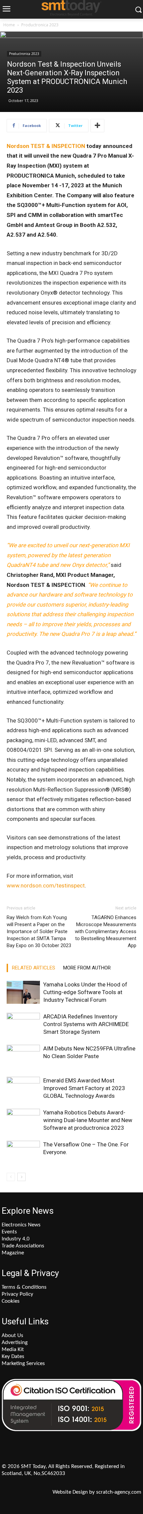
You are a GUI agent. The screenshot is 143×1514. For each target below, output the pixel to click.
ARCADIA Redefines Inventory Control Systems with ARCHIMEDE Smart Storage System (86, 1024)
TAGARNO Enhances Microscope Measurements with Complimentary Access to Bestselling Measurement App (105, 931)
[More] (97, 125)
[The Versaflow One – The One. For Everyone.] (23, 1152)
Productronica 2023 (40, 25)
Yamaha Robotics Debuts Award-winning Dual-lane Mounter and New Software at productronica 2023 (87, 1120)
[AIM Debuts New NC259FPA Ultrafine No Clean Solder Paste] (23, 1056)
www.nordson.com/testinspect (46, 885)
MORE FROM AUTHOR (87, 968)
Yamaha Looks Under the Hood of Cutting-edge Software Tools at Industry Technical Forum (85, 992)
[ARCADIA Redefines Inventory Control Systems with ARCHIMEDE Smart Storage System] (23, 1024)
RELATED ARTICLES (33, 968)
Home (9, 25)
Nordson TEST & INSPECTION (46, 146)
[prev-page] (11, 1177)
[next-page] (21, 1177)
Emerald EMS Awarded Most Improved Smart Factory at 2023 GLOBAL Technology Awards (84, 1088)
